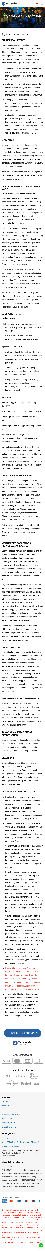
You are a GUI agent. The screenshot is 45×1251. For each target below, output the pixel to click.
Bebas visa (6, 1106)
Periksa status (7, 1118)
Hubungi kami (7, 1138)
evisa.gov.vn (32, 1240)
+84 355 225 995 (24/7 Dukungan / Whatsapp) (21, 1142)
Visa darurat (6, 1110)
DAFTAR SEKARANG (22, 1033)
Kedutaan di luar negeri (11, 1114)
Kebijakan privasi (8, 1123)
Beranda (5, 1101)
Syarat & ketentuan (9, 1127)
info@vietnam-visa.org (12, 1146)
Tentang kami (7, 1166)
